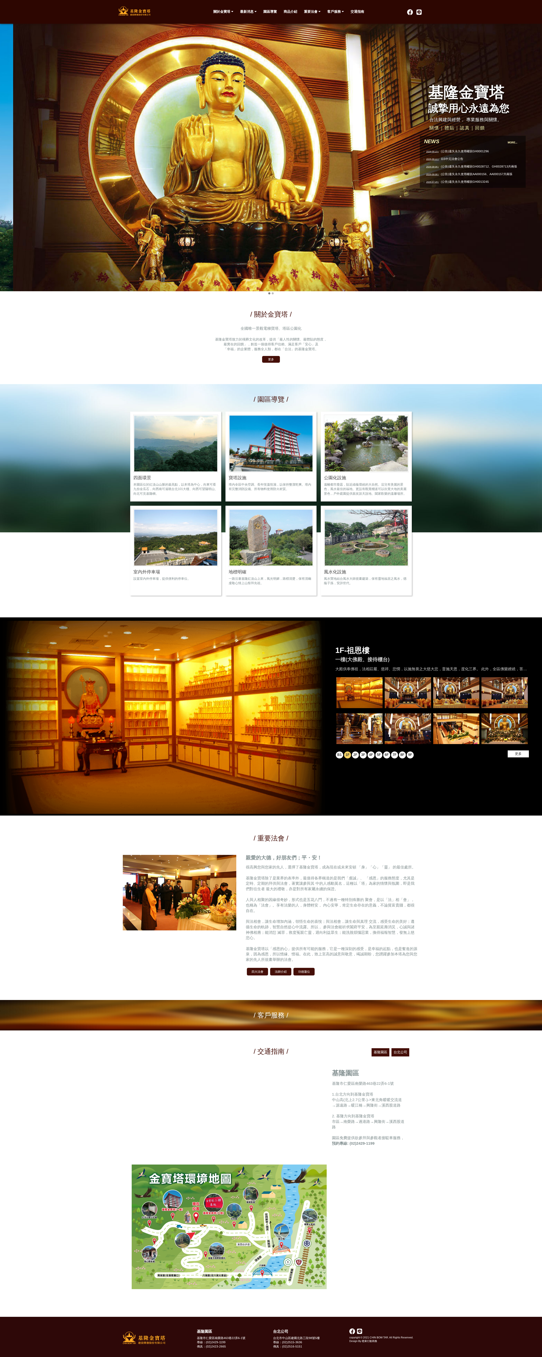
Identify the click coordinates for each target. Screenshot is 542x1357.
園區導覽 (270, 11)
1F (348, 755)
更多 (271, 359)
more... (512, 142)
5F (379, 755)
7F (395, 755)
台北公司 (400, 1052)
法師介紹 (281, 971)
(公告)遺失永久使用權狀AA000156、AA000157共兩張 (476, 174)
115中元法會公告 (452, 159)
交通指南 (357, 11)
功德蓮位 (304, 971)
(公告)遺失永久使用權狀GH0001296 (465, 151)
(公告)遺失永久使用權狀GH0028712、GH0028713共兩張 (479, 166)
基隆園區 (380, 1052)
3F (363, 755)
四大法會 (257, 971)
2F (355, 755)
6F (387, 755)
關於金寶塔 (222, 11)
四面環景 (142, 477)
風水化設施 (335, 571)
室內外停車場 (146, 571)
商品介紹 (290, 11)
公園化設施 (335, 477)
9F (410, 755)
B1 (339, 755)
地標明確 (237, 571)
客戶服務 (334, 11)
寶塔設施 (237, 477)
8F (402, 755)
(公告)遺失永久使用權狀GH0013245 (465, 181)
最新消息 (247, 11)
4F (371, 755)
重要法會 (311, 11)
